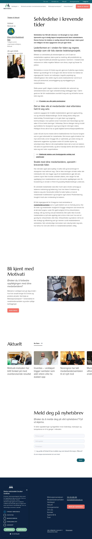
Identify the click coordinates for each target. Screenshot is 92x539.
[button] (15, 6)
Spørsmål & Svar (51, 516)
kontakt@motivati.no (75, 500)
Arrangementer (74, 1)
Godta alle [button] (9, 529)
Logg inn (85, 1)
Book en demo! (83, 6)
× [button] (26, 490)
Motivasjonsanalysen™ (55, 6)
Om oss (45, 1)
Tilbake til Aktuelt (13, 18)
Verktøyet (51, 502)
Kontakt (50, 512)
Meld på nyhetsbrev (76, 507)
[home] (7, 6)
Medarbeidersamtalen (55, 500)
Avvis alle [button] (21, 529)
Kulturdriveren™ (68, 6)
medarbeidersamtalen (42, 205)
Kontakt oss (55, 1)
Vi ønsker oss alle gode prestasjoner (52, 101)
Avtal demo (13, 310)
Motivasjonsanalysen (55, 497)
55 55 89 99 (72, 497)
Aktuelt (64, 1)
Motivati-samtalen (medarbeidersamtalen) (33, 6)
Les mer (18, 507)
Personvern (69, 530)
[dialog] (15, 512)
